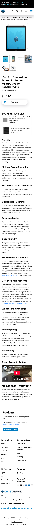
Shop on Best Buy (7, 480)
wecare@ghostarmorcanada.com (16, 508)
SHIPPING (7, 5)
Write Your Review (10, 429)
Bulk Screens (21, 460)
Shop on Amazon (7, 483)
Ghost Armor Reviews (11, 424)
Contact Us (21, 444)
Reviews (4, 454)
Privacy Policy (21, 524)
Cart (2, 476)
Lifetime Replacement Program (14, 303)
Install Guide (5, 451)
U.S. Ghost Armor (17, 522)
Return (19, 453)
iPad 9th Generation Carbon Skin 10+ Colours (20, 129)
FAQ (2, 462)
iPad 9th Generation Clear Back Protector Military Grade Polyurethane (19, 119)
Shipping (20, 457)
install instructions (9, 275)
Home (3, 18)
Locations (20, 2)
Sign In (3, 473)
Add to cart (15, 102)
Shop (9, 18)
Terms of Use (10, 524)
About (3, 444)
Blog (2, 458)
